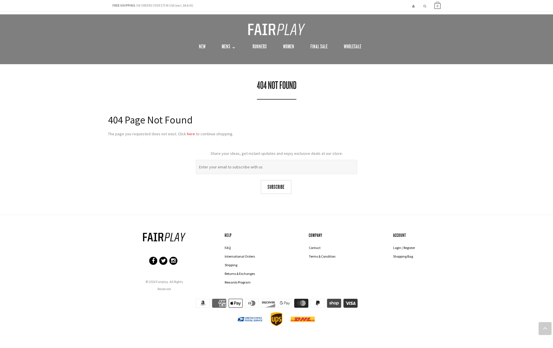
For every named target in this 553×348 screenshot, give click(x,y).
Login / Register (404, 248)
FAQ (228, 248)
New (202, 46)
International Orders (240, 256)
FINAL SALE (319, 46)
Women (288, 46)
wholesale (352, 46)
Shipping (231, 265)
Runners (260, 46)
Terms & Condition (322, 256)
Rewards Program (238, 282)
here (191, 133)
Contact (315, 248)
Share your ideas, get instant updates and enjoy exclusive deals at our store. (277, 153)
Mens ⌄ (229, 46)
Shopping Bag (403, 256)
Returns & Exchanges (240, 273)
